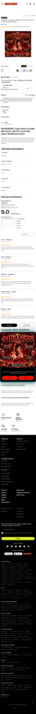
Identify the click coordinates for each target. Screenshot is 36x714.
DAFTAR (26, 378)
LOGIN (10, 378)
